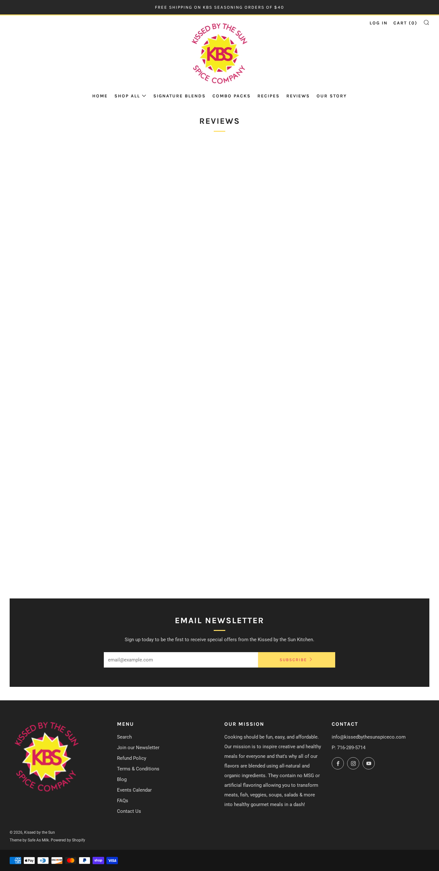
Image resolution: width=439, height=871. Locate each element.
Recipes (268, 96)
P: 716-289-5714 (348, 747)
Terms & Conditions (138, 769)
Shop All (127, 96)
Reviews (298, 96)
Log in (379, 23)
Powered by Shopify (68, 840)
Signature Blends (179, 96)
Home (100, 96)
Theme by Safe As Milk (29, 840)
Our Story (332, 96)
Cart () (405, 23)
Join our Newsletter (138, 747)
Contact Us (129, 811)
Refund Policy (131, 758)
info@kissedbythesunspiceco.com (369, 737)
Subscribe (293, 659)
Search (124, 737)
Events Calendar (134, 790)
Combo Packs (231, 96)
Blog (122, 779)
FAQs (122, 801)
